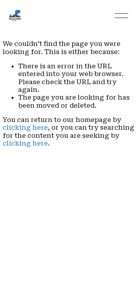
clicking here (25, 127)
